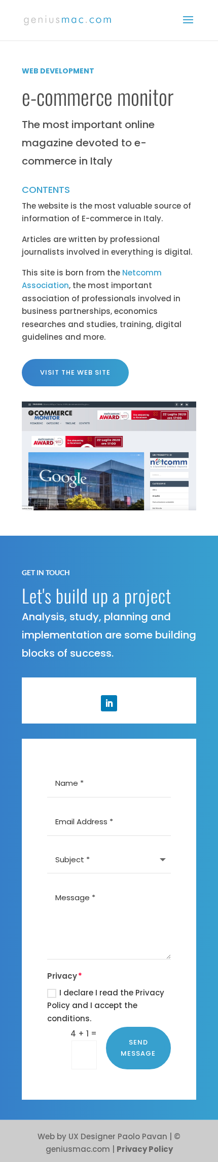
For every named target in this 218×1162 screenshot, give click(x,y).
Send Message (138, 1047)
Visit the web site (75, 372)
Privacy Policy (145, 1149)
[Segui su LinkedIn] (109, 703)
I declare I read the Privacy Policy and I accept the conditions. (105, 1005)
